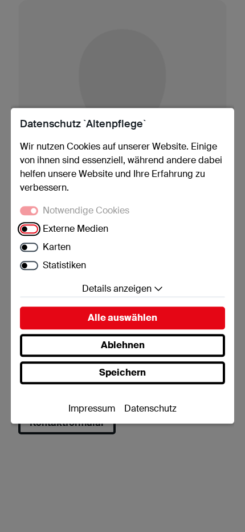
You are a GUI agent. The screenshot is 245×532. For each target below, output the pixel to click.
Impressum (91, 409)
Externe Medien (75, 229)
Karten (57, 247)
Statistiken (64, 266)
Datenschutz (150, 409)
